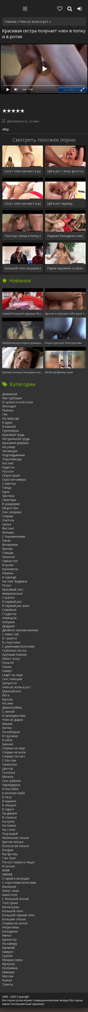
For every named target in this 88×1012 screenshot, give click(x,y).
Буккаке (7, 744)
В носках (8, 866)
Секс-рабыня (11, 781)
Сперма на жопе (14, 752)
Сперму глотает (13, 756)
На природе (10, 418)
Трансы (7, 984)
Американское (12, 593)
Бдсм (5, 492)
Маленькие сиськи (15, 838)
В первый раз (12, 602)
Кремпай (8, 948)
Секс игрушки (11, 512)
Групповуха (10, 431)
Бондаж (7, 850)
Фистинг (8, 528)
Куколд (7, 699)
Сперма (7, 516)
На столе (8, 830)
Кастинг (8, 463)
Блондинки (10, 931)
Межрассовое (12, 960)
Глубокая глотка (14, 650)
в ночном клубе (13, 793)
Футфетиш (10, 854)
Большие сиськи (14, 919)
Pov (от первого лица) (18, 862)
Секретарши (11, 475)
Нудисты (8, 467)
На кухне (8, 821)
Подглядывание (13, 455)
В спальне (9, 817)
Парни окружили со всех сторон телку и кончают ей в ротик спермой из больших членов (65, 268)
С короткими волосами (19, 882)
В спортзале (11, 642)
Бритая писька (12, 842)
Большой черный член (18, 915)
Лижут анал (10, 891)
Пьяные (7, 410)
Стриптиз (9, 483)
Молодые (9, 406)
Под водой (10, 834)
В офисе (8, 809)
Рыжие (7, 980)
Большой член (12, 911)
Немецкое (9, 618)
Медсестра (10, 508)
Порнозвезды (12, 459)
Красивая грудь (13, 435)
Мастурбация (12, 398)
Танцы (6, 488)
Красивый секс (12, 589)
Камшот (8, 952)
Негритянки (10, 927)
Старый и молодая (15, 878)
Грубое (7, 956)
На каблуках (11, 732)
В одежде (9, 577)
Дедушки (8, 626)
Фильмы (8, 532)
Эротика (8, 496)
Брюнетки (9, 939)
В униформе (11, 504)
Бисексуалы (10, 907)
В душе (7, 422)
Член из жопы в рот (16, 687)
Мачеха (7, 777)
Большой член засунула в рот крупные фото (22, 268)
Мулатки (8, 964)
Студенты (9, 614)
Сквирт (7, 671)
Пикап (6, 540)
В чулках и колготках (17, 402)
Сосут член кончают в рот (22, 203)
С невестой (10, 634)
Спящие (7, 553)
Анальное (9, 887)
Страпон (8, 597)
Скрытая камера (14, 479)
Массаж (8, 976)
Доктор (7, 768)
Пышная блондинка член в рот (65, 236)
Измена (7, 573)
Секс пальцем (12, 679)
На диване (9, 813)
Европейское (11, 691)
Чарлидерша (11, 785)
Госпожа (8, 773)
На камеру (9, 944)
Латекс (7, 728)
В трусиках (10, 736)
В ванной (9, 426)
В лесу (7, 797)
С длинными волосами (18, 646)
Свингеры (9, 500)
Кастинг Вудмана (14, 581)
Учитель (8, 520)
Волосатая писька (15, 846)
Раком (6, 667)
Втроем (7, 565)
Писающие (10, 451)
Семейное (9, 610)
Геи (4, 414)
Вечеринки (10, 545)
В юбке (7, 740)
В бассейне (10, 789)
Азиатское (9, 895)
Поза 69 (8, 663)
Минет (7, 935)
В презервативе (13, 716)
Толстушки (10, 903)
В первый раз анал (15, 606)
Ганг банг (9, 858)
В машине (9, 801)
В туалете (9, 638)
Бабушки (8, 622)
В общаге (9, 805)
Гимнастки (10, 561)
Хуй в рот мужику (59, 203)
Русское (8, 471)
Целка (6, 524)
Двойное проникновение (20, 630)
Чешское (8, 557)
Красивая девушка (15, 443)
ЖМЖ (6, 870)
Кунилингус (10, 569)
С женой (8, 711)
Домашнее (10, 394)
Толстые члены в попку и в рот (22, 236)
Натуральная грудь (16, 439)
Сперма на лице (13, 748)
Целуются (9, 683)
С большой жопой (15, 899)
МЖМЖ (7, 874)
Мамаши (8, 972)
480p (5, 129)
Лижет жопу (11, 659)
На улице (8, 447)
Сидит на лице (12, 675)
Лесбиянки (10, 968)
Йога (5, 695)
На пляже (9, 825)
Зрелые (7, 549)
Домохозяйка (12, 707)
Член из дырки (12, 720)
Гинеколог (9, 764)
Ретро (6, 585)
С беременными (13, 536)
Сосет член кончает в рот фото (22, 171)
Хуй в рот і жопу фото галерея (65, 171)
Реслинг (8, 703)
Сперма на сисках (15, 923)
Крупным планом (14, 654)
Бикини (7, 724)
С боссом (9, 760)
